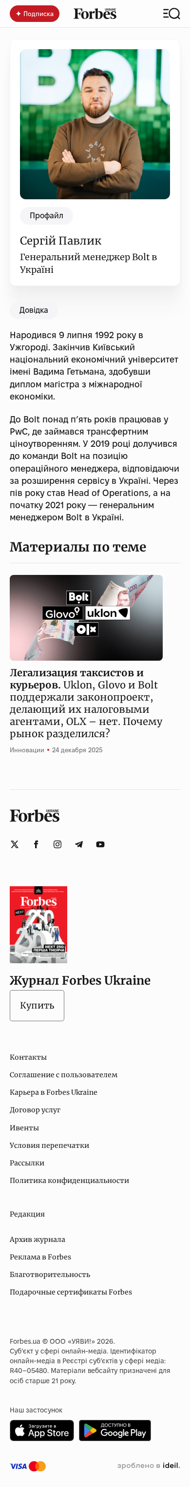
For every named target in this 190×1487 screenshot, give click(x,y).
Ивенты (24, 1128)
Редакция (27, 1214)
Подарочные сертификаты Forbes (71, 1292)
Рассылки (27, 1163)
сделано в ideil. (148, 1466)
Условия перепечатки (49, 1145)
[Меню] (172, 13)
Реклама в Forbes (40, 1257)
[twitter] (14, 844)
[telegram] (79, 844)
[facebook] (36, 844)
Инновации (27, 749)
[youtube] (100, 844)
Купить (37, 1005)
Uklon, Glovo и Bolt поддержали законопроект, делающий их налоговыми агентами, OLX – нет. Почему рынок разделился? (86, 703)
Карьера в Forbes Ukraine (53, 1092)
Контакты (28, 1057)
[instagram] (57, 844)
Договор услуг (35, 1110)
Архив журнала (37, 1239)
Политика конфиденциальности (69, 1180)
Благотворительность (50, 1274)
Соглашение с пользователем (63, 1074)
